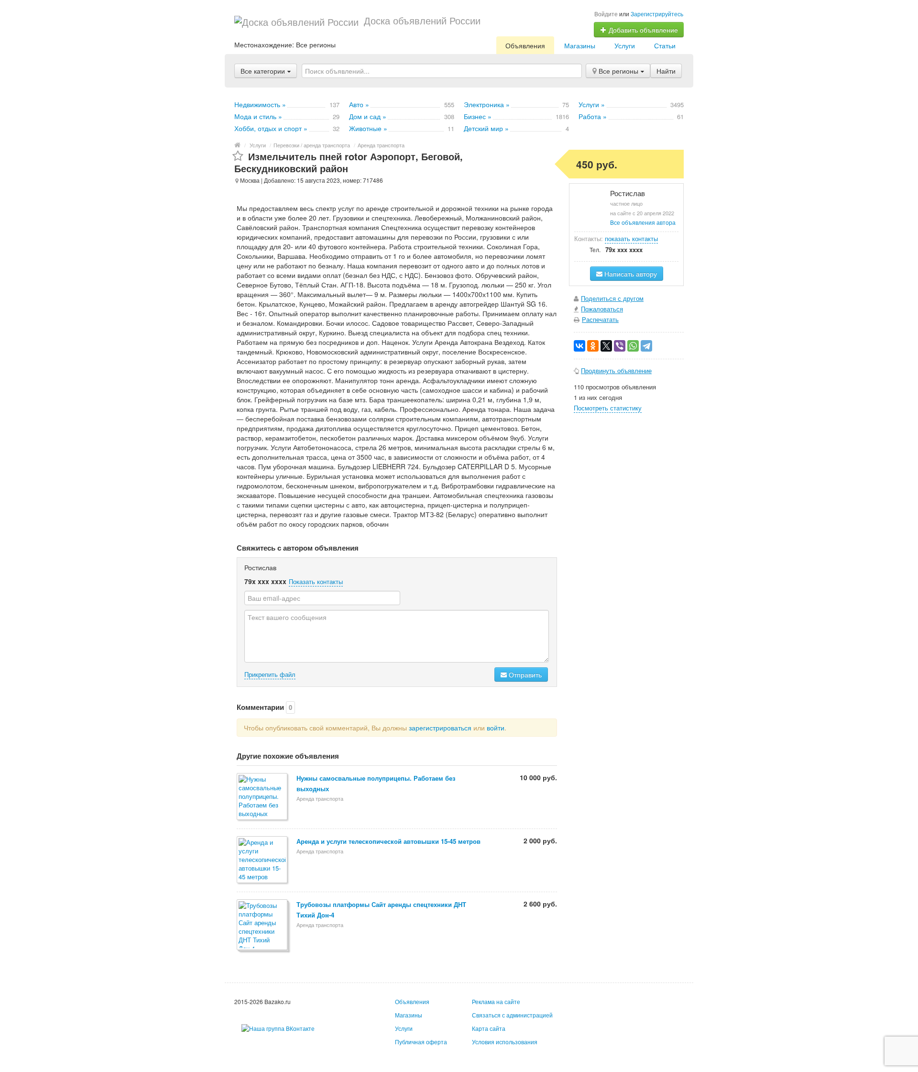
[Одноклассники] (593, 346)
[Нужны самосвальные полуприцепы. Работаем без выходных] (263, 797)
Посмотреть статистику (608, 407)
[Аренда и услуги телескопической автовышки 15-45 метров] (263, 860)
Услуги (624, 45)
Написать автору (629, 273)
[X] (606, 346)
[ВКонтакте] (579, 346)
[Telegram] (646, 346)
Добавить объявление (642, 29)
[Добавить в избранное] (237, 156)
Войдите (606, 14)
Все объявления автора (643, 222)
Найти (666, 71)
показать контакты (631, 238)
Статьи (665, 45)
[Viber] (619, 346)
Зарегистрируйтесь (657, 14)
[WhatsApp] (633, 346)
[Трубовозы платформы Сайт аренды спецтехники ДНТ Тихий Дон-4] (263, 925)
